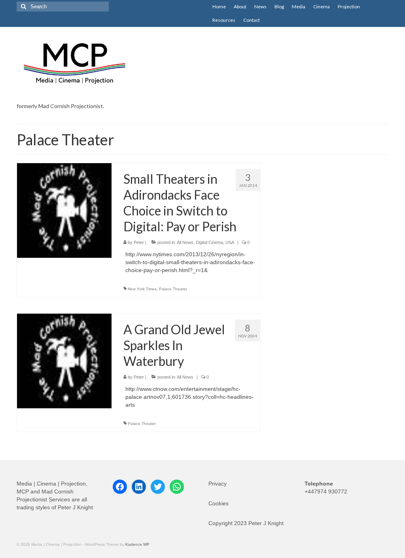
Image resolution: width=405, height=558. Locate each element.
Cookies (218, 503)
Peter (139, 242)
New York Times (142, 289)
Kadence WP (137, 544)
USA (229, 242)
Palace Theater (173, 289)
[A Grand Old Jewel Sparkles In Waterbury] (64, 360)
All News (185, 242)
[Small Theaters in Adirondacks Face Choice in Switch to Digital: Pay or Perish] (64, 210)
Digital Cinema (209, 242)
